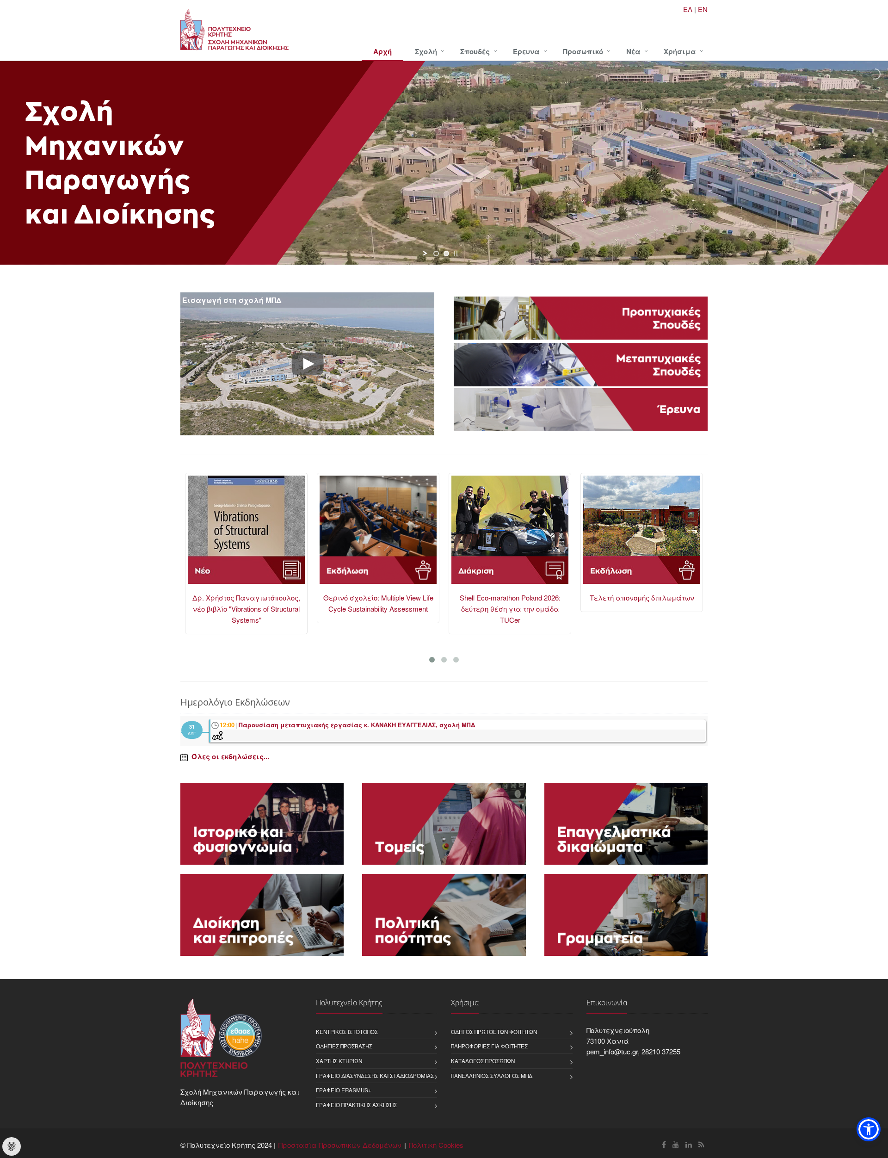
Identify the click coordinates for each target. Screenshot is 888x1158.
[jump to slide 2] (446, 253)
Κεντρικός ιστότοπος (347, 1031)
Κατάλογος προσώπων (483, 1061)
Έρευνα (526, 51)
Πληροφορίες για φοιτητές (489, 1046)
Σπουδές (475, 51)
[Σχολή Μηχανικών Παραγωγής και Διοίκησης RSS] (701, 1144)
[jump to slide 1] (436, 253)
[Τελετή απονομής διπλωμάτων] (509, 534)
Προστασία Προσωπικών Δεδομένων (339, 1145)
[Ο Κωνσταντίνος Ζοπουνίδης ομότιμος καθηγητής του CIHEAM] (641, 534)
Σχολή (426, 51)
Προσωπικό (583, 51)
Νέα (633, 51)
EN (703, 9)
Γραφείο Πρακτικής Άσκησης (356, 1104)
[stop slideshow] (455, 253)
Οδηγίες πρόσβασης (344, 1046)
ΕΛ (687, 9)
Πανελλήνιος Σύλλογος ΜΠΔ (491, 1075)
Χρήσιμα (680, 51)
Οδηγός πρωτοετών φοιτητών (494, 1031)
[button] (868, 1129)
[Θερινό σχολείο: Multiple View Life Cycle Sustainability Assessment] (246, 534)
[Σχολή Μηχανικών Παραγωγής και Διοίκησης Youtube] (675, 1144)
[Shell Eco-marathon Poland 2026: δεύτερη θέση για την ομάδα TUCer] (378, 534)
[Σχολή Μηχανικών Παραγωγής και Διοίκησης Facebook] (664, 1144)
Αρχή (382, 51)
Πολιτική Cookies (436, 1145)
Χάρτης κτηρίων (339, 1061)
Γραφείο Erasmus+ (343, 1090)
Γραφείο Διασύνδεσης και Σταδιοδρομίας (375, 1075)
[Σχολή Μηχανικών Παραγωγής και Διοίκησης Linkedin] (688, 1144)
